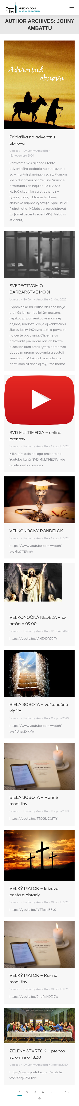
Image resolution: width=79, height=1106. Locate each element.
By (35, 150)
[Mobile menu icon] (72, 8)
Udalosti (14, 150)
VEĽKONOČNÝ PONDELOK (36, 530)
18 (66, 1092)
